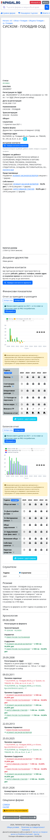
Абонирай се (35, 2)
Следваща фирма (27, 817)
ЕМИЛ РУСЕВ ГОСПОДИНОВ (18, 637)
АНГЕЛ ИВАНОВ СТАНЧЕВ (23, 189)
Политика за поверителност (33, 827)
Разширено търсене (29, 13)
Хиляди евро (19, 300)
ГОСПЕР (6, 807)
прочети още (8, 170)
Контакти (26, 830)
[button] (22, 378)
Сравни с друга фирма (26, 419)
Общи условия (13, 827)
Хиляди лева (8, 300)
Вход (46, 2)
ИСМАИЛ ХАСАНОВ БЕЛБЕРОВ (25, 175)
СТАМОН (6, 804)
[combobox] (22, 7)
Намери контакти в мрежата (16, 146)
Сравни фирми (8, 13)
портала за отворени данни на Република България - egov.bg (29, 833)
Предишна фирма (12, 817)
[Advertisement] (25, 54)
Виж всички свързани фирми (16, 811)
